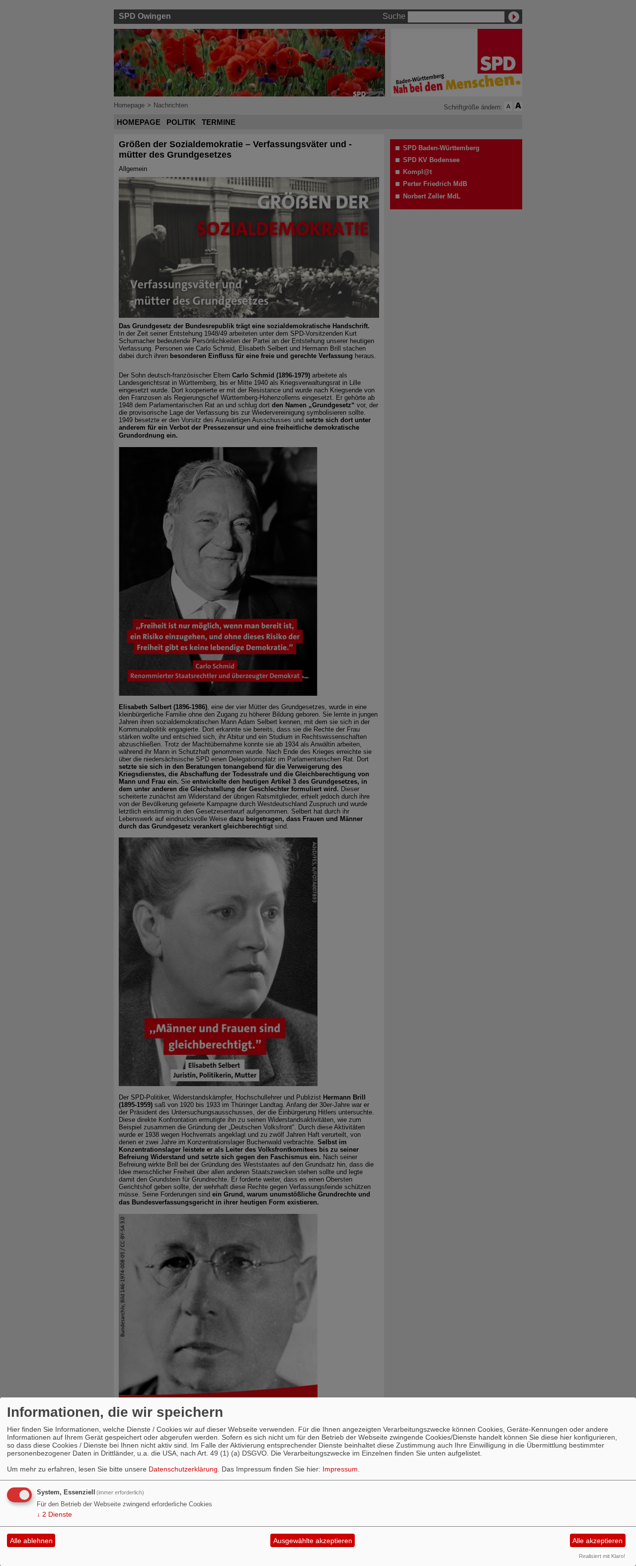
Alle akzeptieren (597, 1541)
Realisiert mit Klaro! (602, 1556)
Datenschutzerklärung (183, 1469)
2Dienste (54, 1514)
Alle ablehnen (31, 1541)
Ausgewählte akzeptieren (312, 1541)
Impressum (340, 1469)
